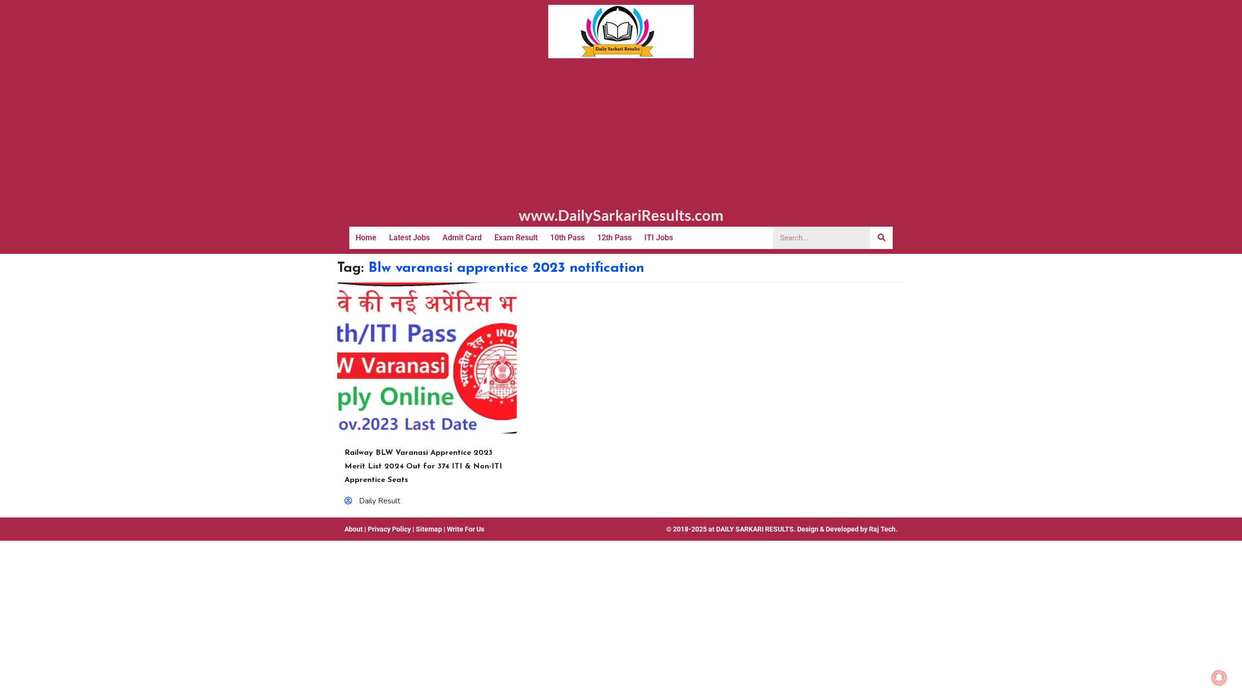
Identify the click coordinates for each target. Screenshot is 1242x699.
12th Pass (614, 237)
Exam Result (516, 237)
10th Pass (567, 237)
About (353, 529)
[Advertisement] (621, 131)
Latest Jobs (409, 237)
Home (366, 237)
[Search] (881, 238)
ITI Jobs (658, 237)
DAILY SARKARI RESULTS (755, 529)
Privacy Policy (389, 529)
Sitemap (429, 529)
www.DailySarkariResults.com (621, 215)
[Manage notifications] (1219, 677)
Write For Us (465, 529)
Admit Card (462, 237)
